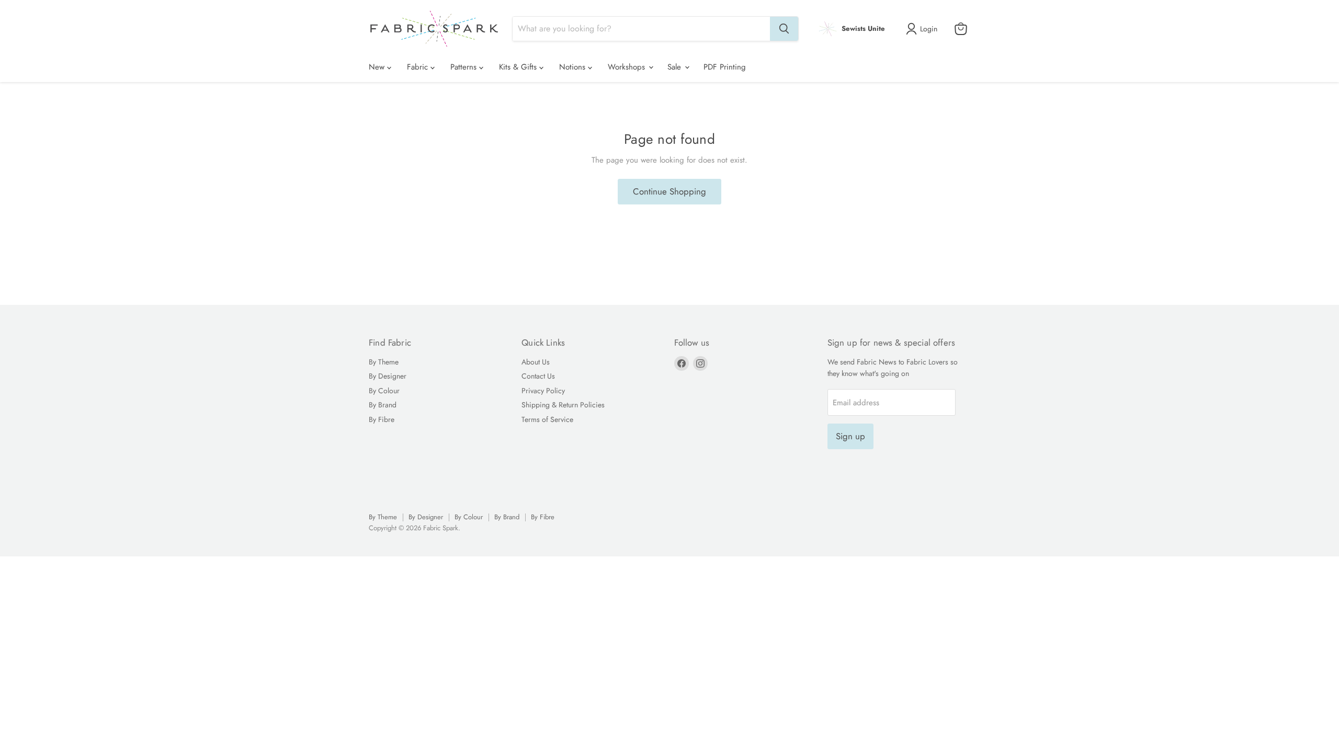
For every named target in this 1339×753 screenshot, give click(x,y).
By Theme (384, 362)
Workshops (628, 67)
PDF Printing (724, 67)
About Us (535, 362)
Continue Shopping (669, 191)
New (378, 67)
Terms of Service (547, 419)
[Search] (784, 29)
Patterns (464, 67)
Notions (573, 67)
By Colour (384, 390)
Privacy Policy (543, 390)
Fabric (418, 67)
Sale (675, 67)
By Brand (382, 405)
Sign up (850, 436)
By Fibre (381, 419)
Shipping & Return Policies (563, 405)
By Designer (387, 376)
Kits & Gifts (519, 67)
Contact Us (538, 376)
